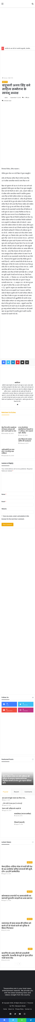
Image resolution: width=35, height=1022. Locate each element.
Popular (5, 792)
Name (4, 494)
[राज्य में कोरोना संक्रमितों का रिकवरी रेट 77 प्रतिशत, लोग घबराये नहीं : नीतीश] (25, 421)
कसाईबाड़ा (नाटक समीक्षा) (22, 814)
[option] (17, 774)
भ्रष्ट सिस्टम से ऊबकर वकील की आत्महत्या (25, 440)
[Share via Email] (22, 362)
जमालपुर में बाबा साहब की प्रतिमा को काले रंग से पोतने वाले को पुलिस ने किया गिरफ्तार (16, 925)
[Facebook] (4, 362)
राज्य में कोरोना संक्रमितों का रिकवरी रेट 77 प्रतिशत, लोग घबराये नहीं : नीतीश (25, 430)
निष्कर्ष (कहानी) (19, 822)
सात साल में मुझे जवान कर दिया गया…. (14, 798)
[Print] (27, 362)
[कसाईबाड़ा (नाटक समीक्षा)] (7, 816)
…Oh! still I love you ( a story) (12, 803)
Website (4, 509)
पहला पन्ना (10, 78)
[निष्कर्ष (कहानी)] (7, 828)
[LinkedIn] (13, 362)
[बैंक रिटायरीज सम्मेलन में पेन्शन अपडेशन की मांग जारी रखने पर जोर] (9, 421)
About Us (11, 1009)
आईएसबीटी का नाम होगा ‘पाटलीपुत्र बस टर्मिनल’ (8, 451)
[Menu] (2, 4)
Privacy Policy (19, 1009)
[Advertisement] (17, 26)
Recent (16, 792)
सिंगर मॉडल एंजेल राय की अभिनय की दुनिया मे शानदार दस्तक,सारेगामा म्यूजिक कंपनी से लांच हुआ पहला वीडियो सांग (17, 779)
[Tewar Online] (12, 3)
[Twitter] (8, 362)
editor (6, 97)
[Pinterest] (18, 362)
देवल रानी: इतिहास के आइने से (11, 808)
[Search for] (33, 4)
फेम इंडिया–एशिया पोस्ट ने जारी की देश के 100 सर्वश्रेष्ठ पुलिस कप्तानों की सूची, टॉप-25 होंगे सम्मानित (17, 869)
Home (5, 78)
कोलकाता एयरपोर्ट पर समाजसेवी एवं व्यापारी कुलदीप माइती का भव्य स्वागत (17, 897)
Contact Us (28, 1009)
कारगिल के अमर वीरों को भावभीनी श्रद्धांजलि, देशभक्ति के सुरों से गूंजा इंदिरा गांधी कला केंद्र (17, 955)
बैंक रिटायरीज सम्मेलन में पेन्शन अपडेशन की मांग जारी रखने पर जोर (9, 429)
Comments (28, 792)
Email (4, 501)
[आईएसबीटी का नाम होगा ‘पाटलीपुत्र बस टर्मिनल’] (9, 443)
